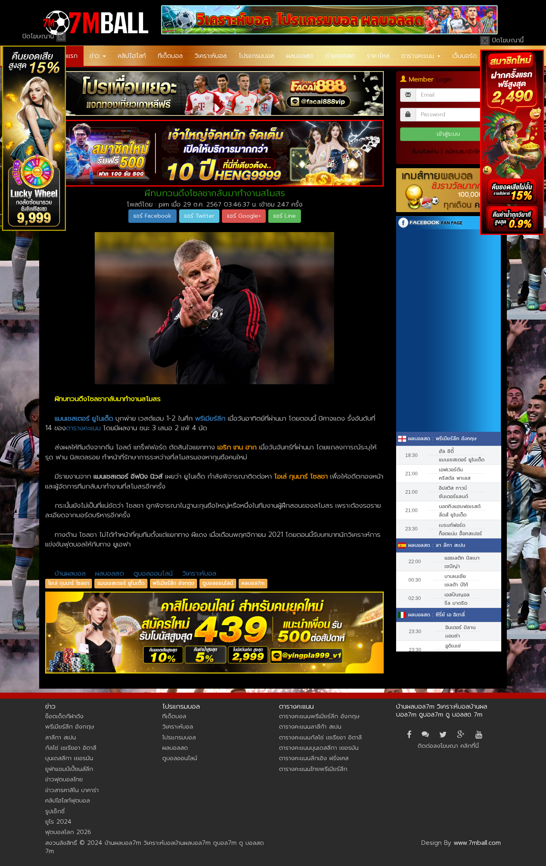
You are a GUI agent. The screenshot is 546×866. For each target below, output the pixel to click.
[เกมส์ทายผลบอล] (448, 190)
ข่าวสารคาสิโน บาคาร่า (72, 790)
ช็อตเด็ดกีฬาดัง (64, 716)
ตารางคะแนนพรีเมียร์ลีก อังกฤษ (319, 716)
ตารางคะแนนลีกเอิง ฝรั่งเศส (314, 758)
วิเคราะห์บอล (211, 56)
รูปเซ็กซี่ (55, 811)
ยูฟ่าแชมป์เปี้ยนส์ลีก (69, 769)
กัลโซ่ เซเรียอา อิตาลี (70, 747)
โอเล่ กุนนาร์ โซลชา (68, 583)
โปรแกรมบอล (256, 56)
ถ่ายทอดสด (340, 56)
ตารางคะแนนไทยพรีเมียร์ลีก (313, 769)
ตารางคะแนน (83, 428)
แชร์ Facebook (152, 216)
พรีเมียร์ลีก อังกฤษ (173, 583)
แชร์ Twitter (199, 216)
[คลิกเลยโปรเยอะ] (214, 93)
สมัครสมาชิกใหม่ (465, 151)
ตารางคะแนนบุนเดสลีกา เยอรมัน (319, 747)
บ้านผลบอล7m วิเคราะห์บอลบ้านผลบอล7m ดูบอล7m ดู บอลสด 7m (441, 710)
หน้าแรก (67, 56)
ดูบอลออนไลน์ (153, 573)
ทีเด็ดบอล (170, 56)
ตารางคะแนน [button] (418, 56)
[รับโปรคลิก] (214, 632)
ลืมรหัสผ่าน (425, 151)
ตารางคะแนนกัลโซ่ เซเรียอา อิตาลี (320, 737)
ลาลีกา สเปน (60, 737)
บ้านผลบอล (70, 573)
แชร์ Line (284, 216)
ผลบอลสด (299, 56)
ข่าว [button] (96, 56)
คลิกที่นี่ (469, 745)
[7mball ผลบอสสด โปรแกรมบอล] (329, 20)
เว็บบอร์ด (464, 56)
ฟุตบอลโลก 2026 (68, 832)
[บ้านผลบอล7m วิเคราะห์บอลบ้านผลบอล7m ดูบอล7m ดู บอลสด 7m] (95, 23)
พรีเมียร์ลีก (210, 418)
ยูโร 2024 (58, 821)
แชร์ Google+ (244, 216)
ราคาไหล (378, 56)
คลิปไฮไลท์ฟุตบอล (67, 800)
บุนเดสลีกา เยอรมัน (69, 758)
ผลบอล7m (253, 583)
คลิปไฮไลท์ (132, 56)
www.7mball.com (477, 842)
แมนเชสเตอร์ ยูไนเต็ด (121, 583)
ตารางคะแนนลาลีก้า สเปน (310, 726)
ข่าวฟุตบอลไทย (64, 779)
